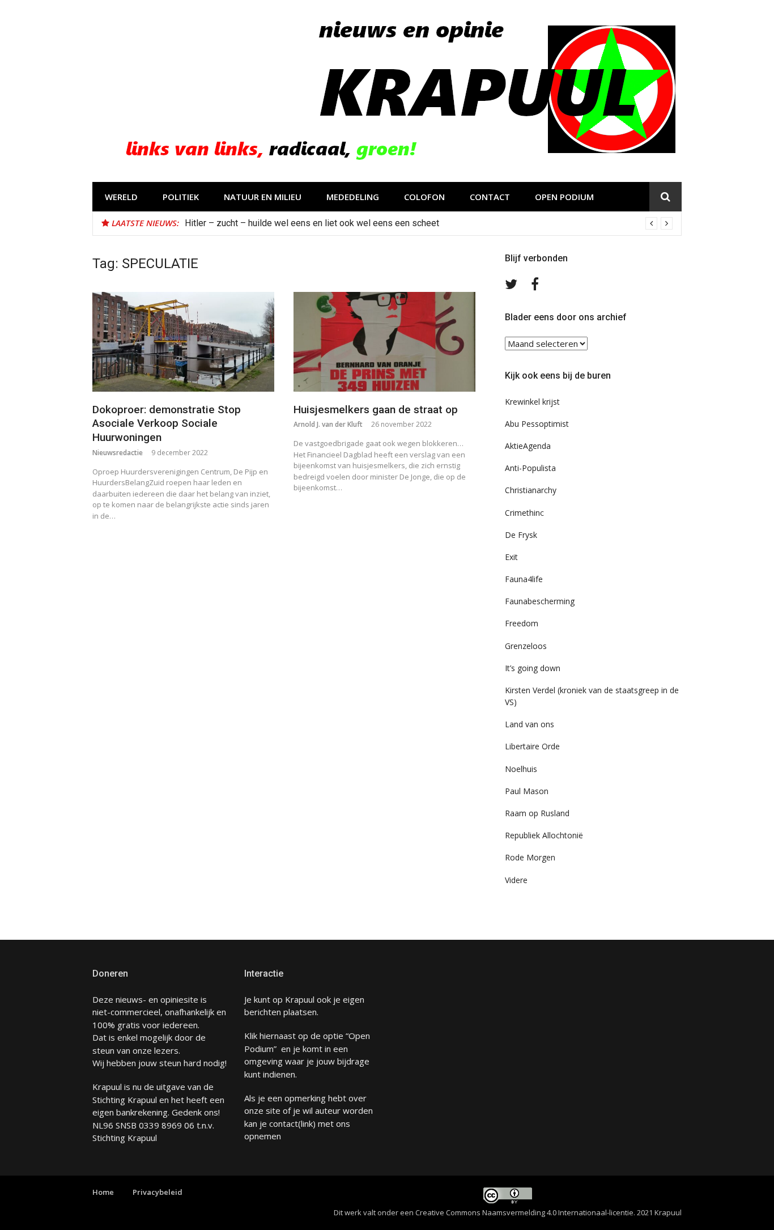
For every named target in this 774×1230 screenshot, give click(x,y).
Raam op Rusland (537, 813)
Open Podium (564, 196)
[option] (429, 223)
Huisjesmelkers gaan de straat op (376, 409)
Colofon (424, 196)
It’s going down (532, 668)
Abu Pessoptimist (537, 423)
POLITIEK (181, 196)
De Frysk (521, 534)
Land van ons (529, 724)
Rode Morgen (530, 857)
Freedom (521, 623)
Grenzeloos (526, 646)
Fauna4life (524, 579)
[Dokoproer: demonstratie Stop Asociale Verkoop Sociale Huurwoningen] (183, 342)
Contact (490, 196)
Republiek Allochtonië (544, 835)
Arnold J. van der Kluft (328, 424)
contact (283, 1123)
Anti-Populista (530, 468)
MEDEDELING (352, 196)
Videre (516, 880)
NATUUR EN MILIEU (262, 196)
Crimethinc (524, 512)
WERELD (121, 196)
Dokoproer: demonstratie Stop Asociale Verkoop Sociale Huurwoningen (166, 423)
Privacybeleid (157, 1192)
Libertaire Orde (532, 746)
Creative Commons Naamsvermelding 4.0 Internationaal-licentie (524, 1212)
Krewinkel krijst (532, 401)
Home (103, 1192)
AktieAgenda (528, 445)
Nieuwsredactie (117, 452)
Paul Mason (526, 791)
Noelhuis (521, 769)
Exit (511, 557)
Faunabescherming (540, 601)
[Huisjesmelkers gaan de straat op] (384, 342)
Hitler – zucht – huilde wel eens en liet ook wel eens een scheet (312, 223)
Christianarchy (530, 490)
